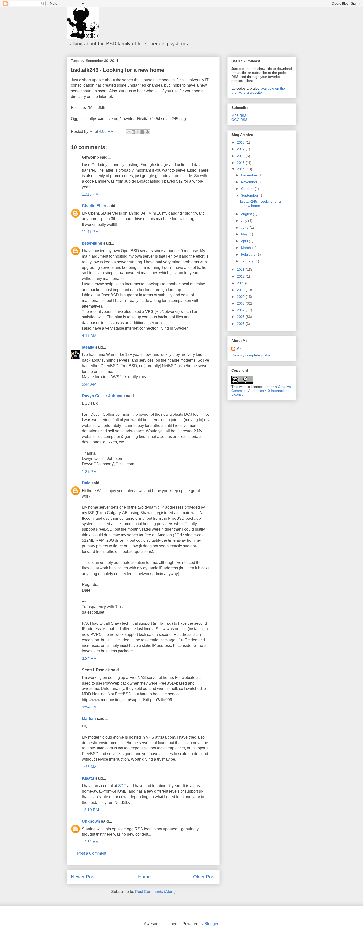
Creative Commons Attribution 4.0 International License (261, 390)
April (245, 241)
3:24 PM (89, 658)
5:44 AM (89, 384)
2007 (241, 310)
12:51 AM (90, 842)
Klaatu (88, 778)
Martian (89, 718)
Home (144, 876)
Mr (238, 349)
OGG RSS (239, 120)
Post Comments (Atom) (155, 892)
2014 (241, 169)
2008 (241, 303)
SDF (122, 786)
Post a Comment (91, 853)
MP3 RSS (238, 116)
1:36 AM (89, 767)
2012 (241, 276)
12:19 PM (90, 810)
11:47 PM (90, 232)
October (248, 189)
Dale (86, 483)
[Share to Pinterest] (147, 131)
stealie (88, 347)
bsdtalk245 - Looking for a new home (117, 70)
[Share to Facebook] (142, 131)
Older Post (204, 876)
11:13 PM (90, 194)
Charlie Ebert (94, 206)
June (245, 227)
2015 (241, 163)
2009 (241, 297)
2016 (241, 156)
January (248, 261)
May (245, 234)
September (250, 195)
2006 (241, 317)
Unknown (91, 821)
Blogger (211, 924)
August (247, 214)
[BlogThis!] (133, 131)
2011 (241, 283)
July (244, 221)
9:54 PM (89, 707)
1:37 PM (89, 472)
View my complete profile (250, 355)
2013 (241, 269)
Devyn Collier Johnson (103, 396)
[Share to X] (138, 131)
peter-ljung (92, 243)
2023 (241, 142)
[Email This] (128, 131)
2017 (241, 149)
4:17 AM (89, 336)
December (249, 175)
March (246, 247)
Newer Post (83, 876)
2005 (241, 324)
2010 (241, 290)
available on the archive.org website (258, 90)
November (249, 182)
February (248, 254)
